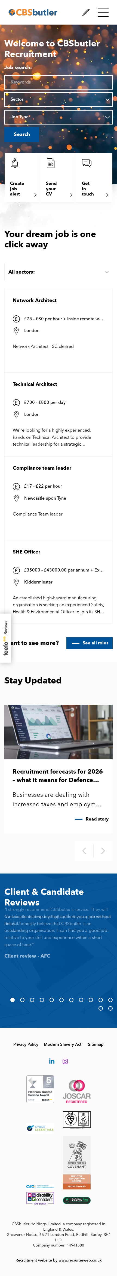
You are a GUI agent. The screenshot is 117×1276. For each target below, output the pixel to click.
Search (22, 134)
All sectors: (21, 272)
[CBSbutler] (32, 12)
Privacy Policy (25, 1044)
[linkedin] (51, 1061)
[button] (12, 1000)
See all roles (96, 643)
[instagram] (65, 1061)
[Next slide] (103, 850)
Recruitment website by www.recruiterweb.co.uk (59, 1260)
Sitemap (96, 1044)
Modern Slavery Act (62, 1044)
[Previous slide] (84, 850)
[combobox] (63, 99)
